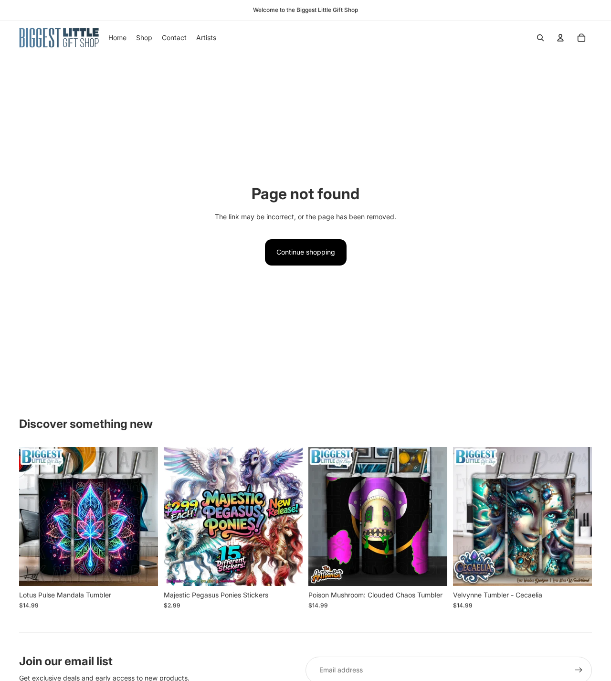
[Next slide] (288, 516)
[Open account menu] (560, 37)
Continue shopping (305, 252)
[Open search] (540, 37)
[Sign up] (578, 670)
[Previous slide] (178, 516)
